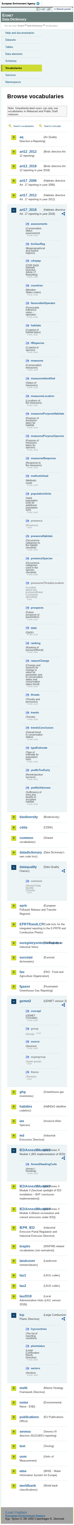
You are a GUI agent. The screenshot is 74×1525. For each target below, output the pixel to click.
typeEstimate (37, 747)
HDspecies (37, 343)
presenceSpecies (37, 558)
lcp (22, 1315)
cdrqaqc (36, 260)
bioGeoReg (37, 243)
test (22, 1446)
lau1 (23, 1275)
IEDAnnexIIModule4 (31, 1209)
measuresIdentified (37, 378)
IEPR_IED (27, 1227)
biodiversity (29, 817)
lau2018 (26, 1296)
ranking (35, 643)
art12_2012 (28, 151)
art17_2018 (28, 209)
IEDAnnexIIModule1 (31, 1150)
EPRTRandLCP (31, 924)
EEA (22, 3)
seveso (25, 1431)
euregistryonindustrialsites (31, 943)
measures (37, 360)
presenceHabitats (37, 536)
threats (35, 694)
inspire (25, 1246)
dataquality (28, 867)
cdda (23, 827)
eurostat (26, 957)
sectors (35, 1368)
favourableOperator (37, 303)
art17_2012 (28, 195)
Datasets (10, 39)
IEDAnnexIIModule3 (31, 1186)
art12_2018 (28, 166)
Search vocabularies (23, 126)
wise (23, 1471)
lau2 (23, 1286)
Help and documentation (19, 32)
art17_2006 (28, 180)
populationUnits (37, 493)
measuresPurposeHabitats (37, 413)
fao (22, 972)
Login (42, 9)
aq (21, 137)
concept (36, 1011)
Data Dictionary (35, 26)
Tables (9, 47)
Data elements (14, 53)
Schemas (11, 60)
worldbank (28, 1485)
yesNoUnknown (37, 787)
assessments (37, 223)
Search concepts (52, 126)
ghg (23, 1092)
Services (10, 75)
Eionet (21, 26)
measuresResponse (37, 458)
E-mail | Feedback (16, 1512)
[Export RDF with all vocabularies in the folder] (63, 214)
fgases (25, 986)
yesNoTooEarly (37, 770)
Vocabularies (13, 68)
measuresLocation (37, 396)
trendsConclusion (37, 727)
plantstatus (37, 1346)
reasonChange (37, 660)
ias (22, 1121)
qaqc (34, 627)
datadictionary (31, 852)
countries (37, 285)
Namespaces (13, 82)
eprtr (23, 905)
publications (29, 1417)
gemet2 (25, 1001)
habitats (36, 325)
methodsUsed (37, 475)
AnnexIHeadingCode (37, 1164)
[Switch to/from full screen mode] (49, 9)
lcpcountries (37, 1329)
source (35, 1041)
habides (26, 1106)
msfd (23, 1388)
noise (24, 1402)
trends (35, 712)
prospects (37, 607)
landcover (27, 1261)
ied (22, 1135)
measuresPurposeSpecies (37, 435)
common (26, 838)
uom (23, 1456)
